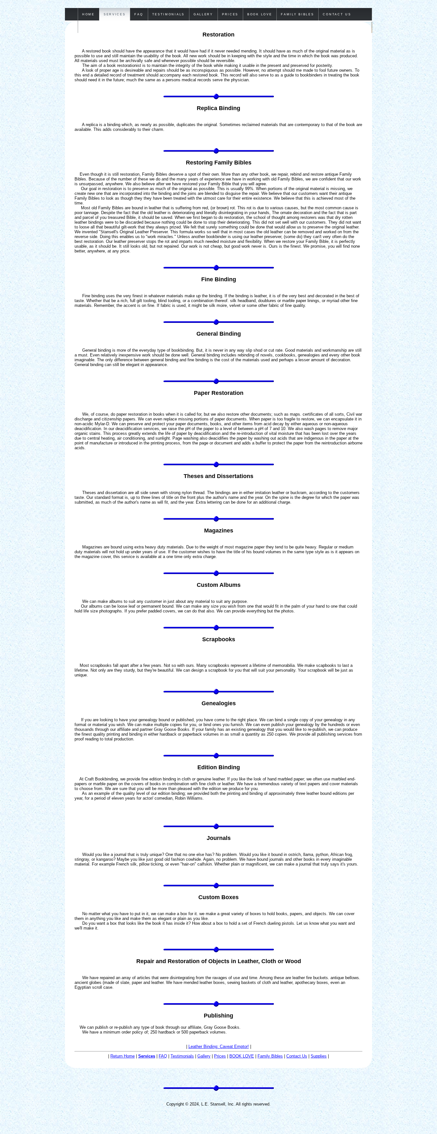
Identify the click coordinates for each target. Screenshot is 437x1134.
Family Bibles (270, 1056)
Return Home (122, 1056)
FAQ (163, 1056)
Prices (220, 1056)
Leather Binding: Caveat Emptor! (218, 1046)
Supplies (319, 1056)
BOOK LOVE (241, 1056)
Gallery (204, 1056)
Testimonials (182, 1056)
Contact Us (296, 1056)
